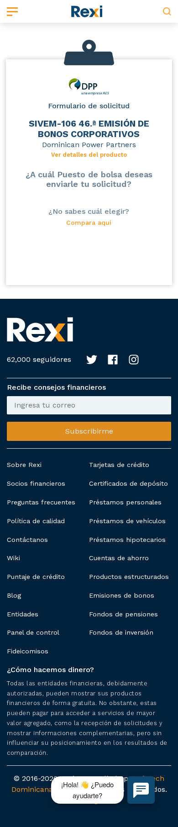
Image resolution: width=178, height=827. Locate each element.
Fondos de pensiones (123, 614)
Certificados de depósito (128, 483)
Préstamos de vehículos (127, 521)
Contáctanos (27, 539)
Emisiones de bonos (121, 595)
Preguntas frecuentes (41, 502)
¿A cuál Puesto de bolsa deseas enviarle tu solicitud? (89, 179)
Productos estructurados (129, 576)
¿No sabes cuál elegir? (88, 211)
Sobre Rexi (24, 464)
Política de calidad (36, 521)
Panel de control (33, 632)
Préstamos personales (125, 502)
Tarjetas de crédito (119, 464)
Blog (14, 595)
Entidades (22, 614)
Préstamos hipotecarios (127, 539)
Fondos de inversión (121, 632)
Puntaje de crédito (36, 576)
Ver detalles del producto (89, 154)
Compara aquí (88, 222)
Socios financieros (36, 483)
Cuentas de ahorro (119, 558)
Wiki (13, 558)
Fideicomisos (27, 651)
